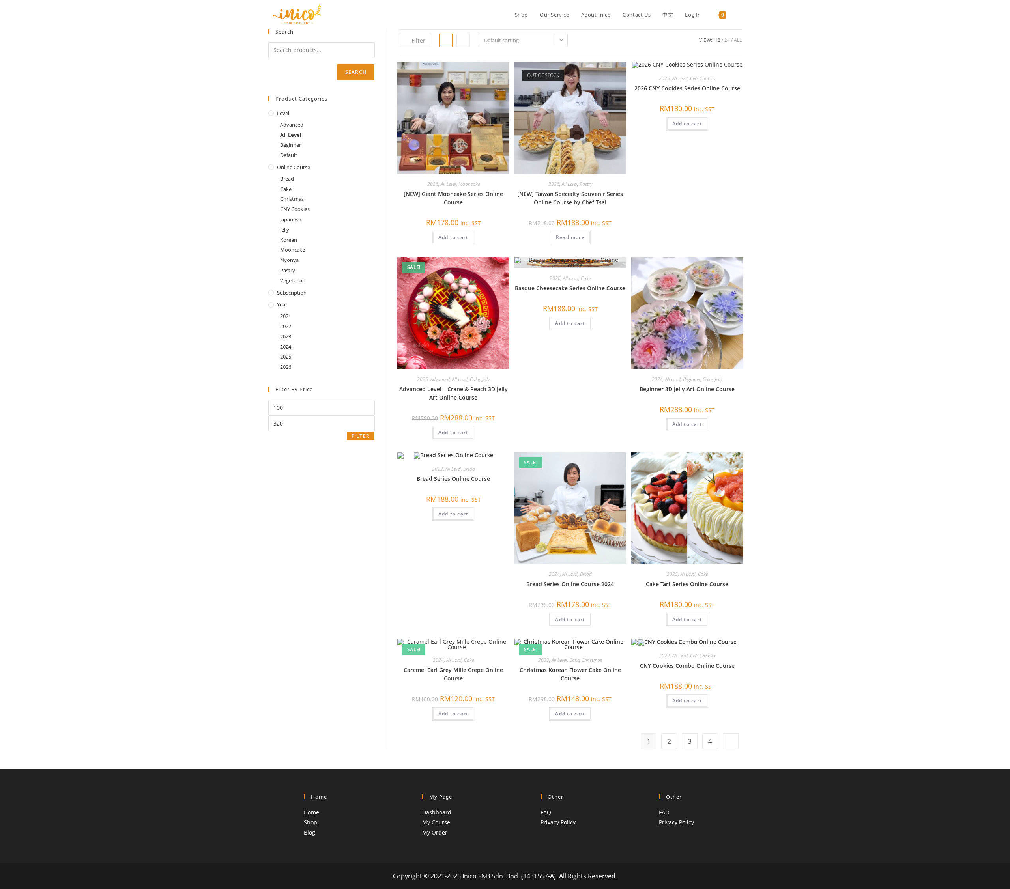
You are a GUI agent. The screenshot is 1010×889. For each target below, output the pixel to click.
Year (282, 304)
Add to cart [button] (453, 237)
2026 (432, 184)
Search (356, 72)
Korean (288, 239)
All (738, 40)
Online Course (293, 167)
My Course (436, 822)
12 (717, 40)
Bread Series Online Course (453, 478)
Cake (475, 379)
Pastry (586, 184)
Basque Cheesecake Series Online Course (570, 288)
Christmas (592, 660)
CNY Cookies (702, 78)
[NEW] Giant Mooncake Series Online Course (453, 198)
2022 (437, 468)
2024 (657, 379)
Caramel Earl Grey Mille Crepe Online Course (453, 674)
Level (283, 113)
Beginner (691, 379)
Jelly (486, 379)
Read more (570, 237)
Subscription (292, 292)
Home (311, 812)
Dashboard (436, 812)
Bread (469, 468)
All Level (448, 184)
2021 (285, 315)
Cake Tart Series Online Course (687, 584)
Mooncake (469, 184)
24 (727, 40)
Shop (310, 822)
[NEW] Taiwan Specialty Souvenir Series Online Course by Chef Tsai (570, 198)
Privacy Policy (558, 822)
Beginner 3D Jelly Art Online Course (687, 389)
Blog (309, 832)
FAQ (546, 812)
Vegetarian (292, 280)
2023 (543, 660)
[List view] (463, 40)
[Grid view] (446, 40)
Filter (361, 436)
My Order (434, 832)
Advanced (440, 379)
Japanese (290, 219)
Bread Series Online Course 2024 (570, 584)
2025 (664, 78)
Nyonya (289, 259)
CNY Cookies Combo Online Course (687, 665)
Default (288, 155)
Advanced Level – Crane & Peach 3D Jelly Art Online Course (453, 393)
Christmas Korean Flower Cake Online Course (570, 674)
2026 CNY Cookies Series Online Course (687, 88)
